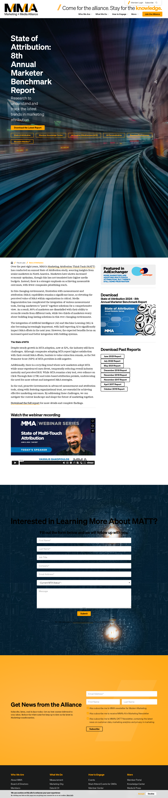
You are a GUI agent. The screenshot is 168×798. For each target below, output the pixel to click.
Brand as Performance (139, 135)
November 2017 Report (115, 379)
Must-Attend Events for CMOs (102, 784)
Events (91, 780)
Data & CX (54, 788)
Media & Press (134, 788)
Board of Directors (19, 784)
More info (70, 795)
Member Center (96, 788)
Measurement (56, 780)
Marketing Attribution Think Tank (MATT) (71, 266)
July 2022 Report (112, 361)
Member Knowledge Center (51, 135)
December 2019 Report (115, 370)
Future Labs (21, 262)
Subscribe (149, 2)
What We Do (101, 14)
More (136, 15)
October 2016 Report (114, 389)
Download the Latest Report (27, 127)
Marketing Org (56, 784)
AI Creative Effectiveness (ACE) (84, 135)
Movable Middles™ (22, 141)
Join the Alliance (152, 14)
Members (15, 788)
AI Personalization (114, 135)
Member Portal (134, 780)
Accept (141, 794)
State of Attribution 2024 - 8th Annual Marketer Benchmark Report (124, 300)
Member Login (137, 2)
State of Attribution (22, 135)
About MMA (16, 780)
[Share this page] (155, 81)
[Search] (157, 2)
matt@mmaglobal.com (83, 621)
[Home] (12, 263)
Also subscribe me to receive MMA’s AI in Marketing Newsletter (119, 713)
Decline (151, 793)
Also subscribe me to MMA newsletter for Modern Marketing (117, 708)
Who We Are (84, 14)
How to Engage (119, 14)
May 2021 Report (112, 365)
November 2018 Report (115, 375)
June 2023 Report (112, 356)
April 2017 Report (112, 384)
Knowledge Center (136, 784)
